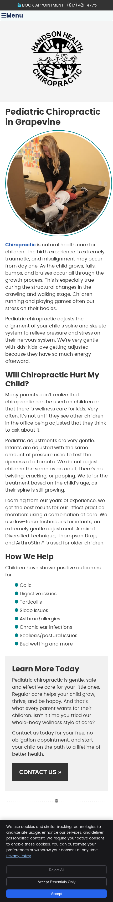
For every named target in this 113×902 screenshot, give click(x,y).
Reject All (56, 870)
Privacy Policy (18, 856)
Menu (14, 16)
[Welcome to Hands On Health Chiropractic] (56, 89)
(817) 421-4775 (82, 5)
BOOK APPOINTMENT (43, 5)
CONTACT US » (40, 772)
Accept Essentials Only (56, 882)
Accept (56, 894)
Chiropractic (20, 245)
